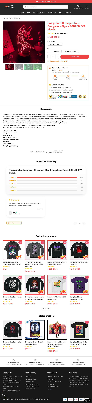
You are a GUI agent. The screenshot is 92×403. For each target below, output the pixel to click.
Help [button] (89, 400)
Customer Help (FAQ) (53, 386)
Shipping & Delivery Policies (55, 376)
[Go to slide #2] (19, 67)
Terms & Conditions (31, 379)
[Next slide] (42, 42)
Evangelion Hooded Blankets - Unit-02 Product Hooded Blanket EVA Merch (56, 344)
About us (28, 376)
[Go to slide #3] (28, 67)
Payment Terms (52, 379)
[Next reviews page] (84, 223)
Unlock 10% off (3, 395)
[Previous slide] (6, 42)
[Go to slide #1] (9, 67)
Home (5, 18)
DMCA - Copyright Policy (32, 384)
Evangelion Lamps (58, 121)
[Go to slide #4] (37, 67)
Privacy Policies (30, 381)
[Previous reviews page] (75, 223)
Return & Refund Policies (54, 381)
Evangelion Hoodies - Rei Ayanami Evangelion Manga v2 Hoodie (34, 264)
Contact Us (51, 384)
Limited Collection (14, 18)
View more (46, 308)
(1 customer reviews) (61, 33)
